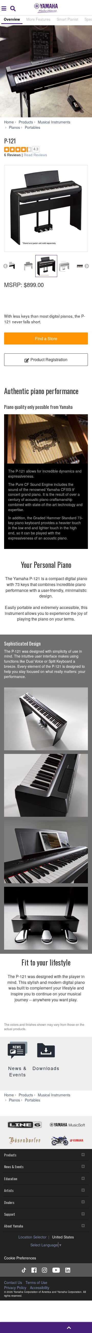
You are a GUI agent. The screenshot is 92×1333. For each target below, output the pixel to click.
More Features (38, 19)
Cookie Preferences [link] (20, 1257)
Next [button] (86, 266)
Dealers (9, 1202)
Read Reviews (35, 155)
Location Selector (32, 1236)
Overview (12, 19)
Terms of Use (36, 1282)
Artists (9, 1190)
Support (9, 1214)
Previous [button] (5, 266)
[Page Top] (68, 1327)
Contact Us (13, 1282)
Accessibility (39, 1287)
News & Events (14, 1166)
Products (10, 1154)
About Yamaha (13, 1225)
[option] (46, 71)
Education (10, 1178)
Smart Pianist (67, 19)
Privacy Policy (15, 1287)
